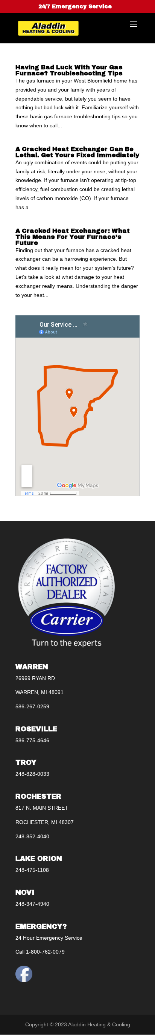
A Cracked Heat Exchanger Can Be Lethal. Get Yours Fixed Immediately (77, 152)
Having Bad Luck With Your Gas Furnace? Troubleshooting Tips (69, 70)
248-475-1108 (32, 870)
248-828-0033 (32, 774)
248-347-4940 (32, 904)
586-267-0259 (32, 706)
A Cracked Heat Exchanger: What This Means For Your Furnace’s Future (72, 237)
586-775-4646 (32, 740)
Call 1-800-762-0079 (40, 952)
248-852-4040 (32, 836)
